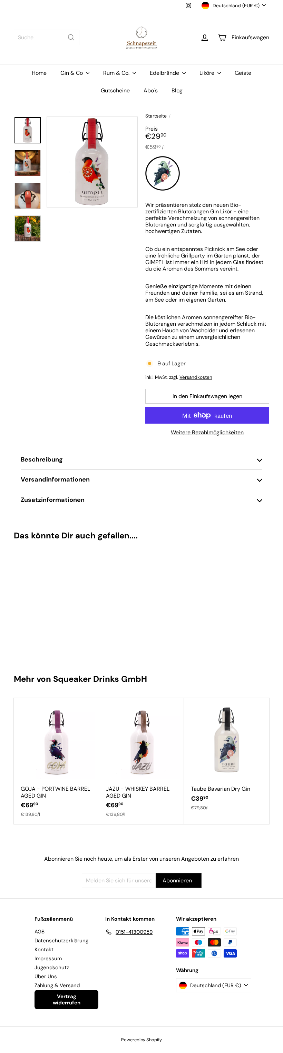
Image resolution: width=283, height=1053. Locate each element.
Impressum (48, 958)
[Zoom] (92, 162)
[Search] (71, 37)
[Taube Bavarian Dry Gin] (226, 758)
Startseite (156, 116)
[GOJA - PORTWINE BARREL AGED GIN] (56, 761)
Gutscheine (115, 90)
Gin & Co (72, 73)
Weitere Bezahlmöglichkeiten (207, 432)
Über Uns (46, 976)
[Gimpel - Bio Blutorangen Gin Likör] (35, 604)
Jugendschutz (52, 967)
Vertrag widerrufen (66, 999)
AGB (40, 931)
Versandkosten (195, 377)
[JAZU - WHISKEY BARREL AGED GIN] (141, 761)
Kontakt (44, 949)
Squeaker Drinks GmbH (100, 679)
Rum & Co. (117, 73)
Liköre (207, 73)
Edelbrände (165, 73)
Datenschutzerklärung (61, 940)
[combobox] (46, 37)
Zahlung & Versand (57, 985)
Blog (177, 90)
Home (39, 73)
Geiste (243, 73)
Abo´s (151, 90)
